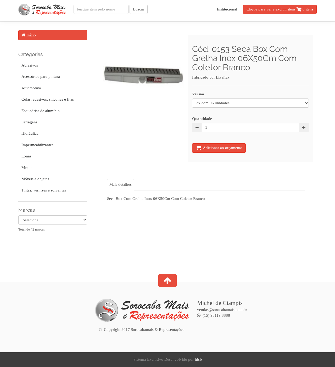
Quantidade (202, 119)
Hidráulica (29, 133)
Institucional (227, 9)
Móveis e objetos (34, 179)
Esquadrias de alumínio (40, 111)
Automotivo (30, 88)
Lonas (25, 156)
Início (30, 35)
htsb (198, 359)
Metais (26, 168)
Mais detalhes (120, 184)
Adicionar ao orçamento (222, 148)
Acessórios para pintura (40, 76)
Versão (198, 94)
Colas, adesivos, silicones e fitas (47, 99)
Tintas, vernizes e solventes (43, 190)
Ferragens (28, 122)
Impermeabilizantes (36, 145)
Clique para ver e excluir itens (280, 9)
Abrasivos (29, 65)
